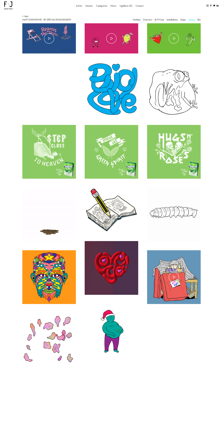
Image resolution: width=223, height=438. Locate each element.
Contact (140, 6)
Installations (172, 19)
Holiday (137, 19)
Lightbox (126, 6)
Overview (147, 19)
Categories (101, 6)
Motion (89, 6)
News (113, 6)
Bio (199, 19)
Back (26, 16)
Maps (183, 19)
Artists (79, 6)
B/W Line (159, 19)
